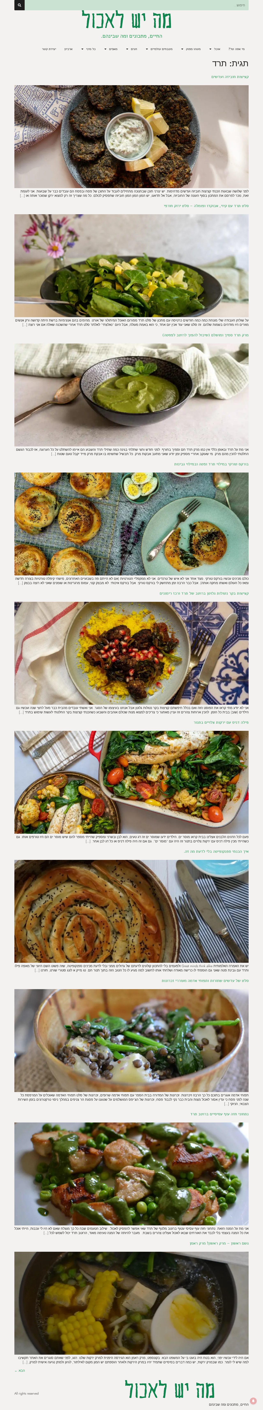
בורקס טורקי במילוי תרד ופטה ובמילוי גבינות (211, 464)
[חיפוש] (19, 5)
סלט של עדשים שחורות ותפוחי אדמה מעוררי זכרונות (205, 980)
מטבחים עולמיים (161, 49)
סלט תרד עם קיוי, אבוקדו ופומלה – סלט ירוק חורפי (206, 205)
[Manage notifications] (253, 1401)
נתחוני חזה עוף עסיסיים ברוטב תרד (219, 1114)
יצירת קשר (49, 49)
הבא (19, 1370)
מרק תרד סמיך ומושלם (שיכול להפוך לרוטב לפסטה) (205, 335)
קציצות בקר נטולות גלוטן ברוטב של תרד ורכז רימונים (204, 593)
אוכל (217, 49)
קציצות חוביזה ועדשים (230, 76)
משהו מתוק (193, 49)
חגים (134, 49)
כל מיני (91, 49)
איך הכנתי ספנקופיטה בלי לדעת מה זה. (216, 851)
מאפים (113, 49)
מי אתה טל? (236, 49)
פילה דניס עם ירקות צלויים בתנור (221, 722)
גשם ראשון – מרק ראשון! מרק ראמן (219, 1243)
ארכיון (68, 49)
